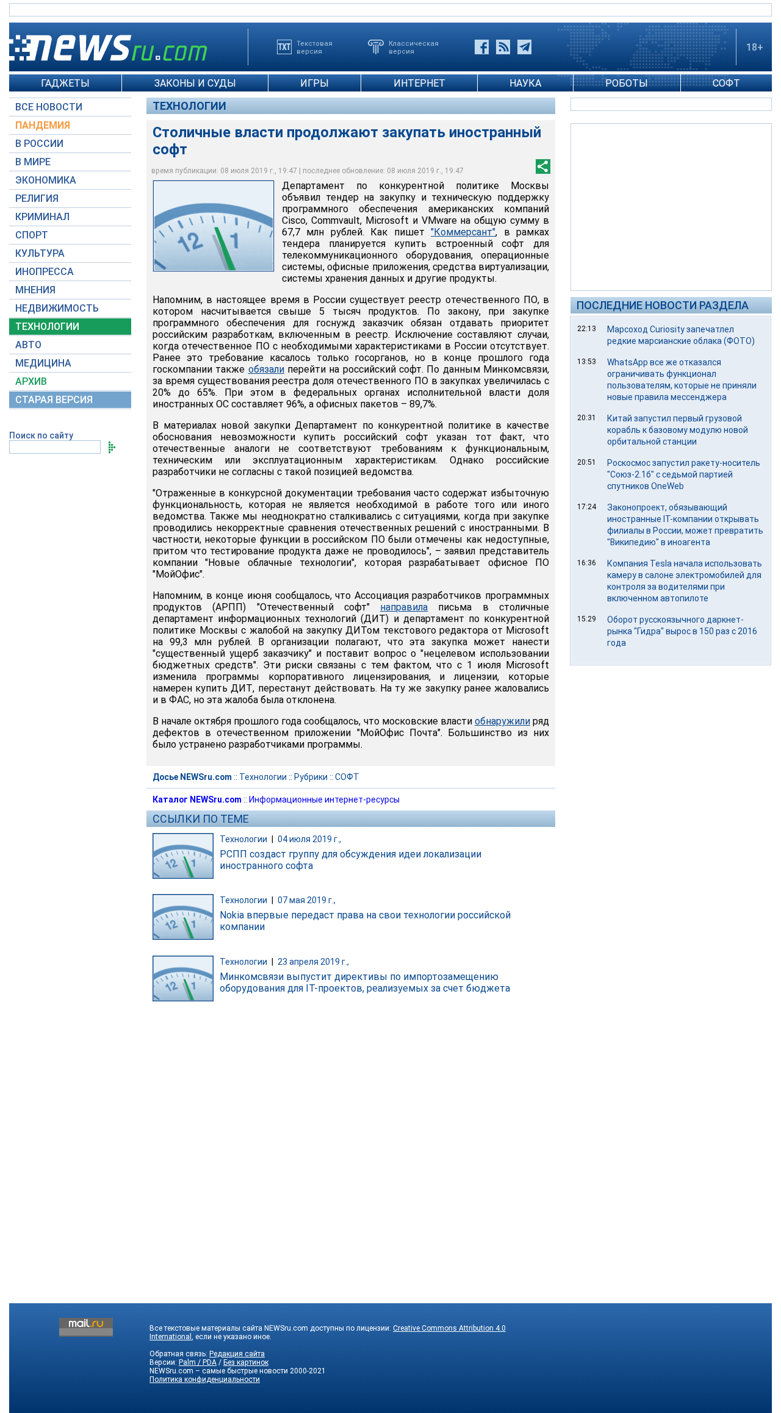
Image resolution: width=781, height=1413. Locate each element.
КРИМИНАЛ (42, 217)
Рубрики (311, 777)
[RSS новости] (503, 47)
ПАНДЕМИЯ (42, 125)
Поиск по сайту (41, 435)
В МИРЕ (33, 162)
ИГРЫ (314, 83)
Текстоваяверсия (315, 47)
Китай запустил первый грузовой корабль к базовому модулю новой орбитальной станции (677, 429)
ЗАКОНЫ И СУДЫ (195, 83)
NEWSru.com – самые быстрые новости (218, 1371)
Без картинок (245, 1362)
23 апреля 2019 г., (313, 962)
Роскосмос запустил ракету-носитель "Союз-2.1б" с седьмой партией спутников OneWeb (683, 474)
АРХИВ (31, 381)
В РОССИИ (39, 143)
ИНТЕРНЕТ (419, 83)
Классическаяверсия (414, 47)
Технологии (189, 105)
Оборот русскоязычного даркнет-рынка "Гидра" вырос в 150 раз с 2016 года (682, 631)
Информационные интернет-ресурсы (324, 799)
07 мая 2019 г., (307, 900)
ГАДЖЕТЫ (65, 83)
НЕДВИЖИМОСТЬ (57, 308)
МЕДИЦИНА (43, 363)
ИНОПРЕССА (44, 271)
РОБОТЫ (626, 83)
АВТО (28, 345)
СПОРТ (31, 235)
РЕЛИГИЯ (37, 198)
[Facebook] (482, 47)
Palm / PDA (198, 1362)
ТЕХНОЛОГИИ (47, 326)
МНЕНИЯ (35, 290)
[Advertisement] (671, 206)
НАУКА (525, 83)
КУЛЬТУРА (40, 253)
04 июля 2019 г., (309, 839)
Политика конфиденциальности (204, 1379)
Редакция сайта (237, 1354)
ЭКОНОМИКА (45, 180)
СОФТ (726, 83)
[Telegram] (524, 47)
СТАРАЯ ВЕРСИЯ (54, 400)
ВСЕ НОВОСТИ (48, 107)
